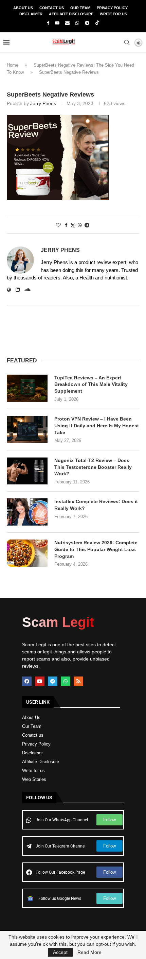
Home (12, 65)
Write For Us (113, 14)
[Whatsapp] (77, 22)
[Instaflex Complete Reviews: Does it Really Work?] (27, 512)
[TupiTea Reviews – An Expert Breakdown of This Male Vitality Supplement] (27, 388)
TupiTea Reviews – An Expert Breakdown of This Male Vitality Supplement (91, 384)
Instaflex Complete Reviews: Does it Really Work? (96, 505)
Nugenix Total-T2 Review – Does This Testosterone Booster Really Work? (93, 467)
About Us (23, 8)
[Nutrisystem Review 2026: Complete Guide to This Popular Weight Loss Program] (27, 553)
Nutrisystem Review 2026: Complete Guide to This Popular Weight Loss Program (96, 549)
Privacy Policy (112, 8)
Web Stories (34, 779)
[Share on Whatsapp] (80, 225)
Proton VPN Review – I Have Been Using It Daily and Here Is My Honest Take (96, 425)
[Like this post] (58, 225)
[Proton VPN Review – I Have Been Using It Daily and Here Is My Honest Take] (27, 429)
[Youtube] (57, 22)
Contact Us (51, 8)
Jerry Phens (43, 103)
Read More (89, 952)
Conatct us (32, 735)
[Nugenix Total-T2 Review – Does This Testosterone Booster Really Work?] (27, 470)
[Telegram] (87, 22)
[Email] (67, 22)
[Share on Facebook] (66, 225)
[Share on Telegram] (87, 225)
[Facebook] (48, 22)
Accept (60, 952)
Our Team (80, 8)
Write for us (33, 770)
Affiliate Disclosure (71, 14)
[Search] (126, 42)
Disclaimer (30, 14)
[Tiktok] (97, 23)
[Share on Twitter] (72, 225)
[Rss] (78, 681)
